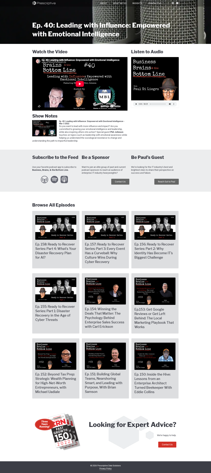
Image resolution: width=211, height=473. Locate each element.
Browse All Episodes (53, 205)
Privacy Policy (105, 468)
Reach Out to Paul (166, 181)
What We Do (119, 3)
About (103, 3)
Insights (137, 3)
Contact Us (154, 3)
